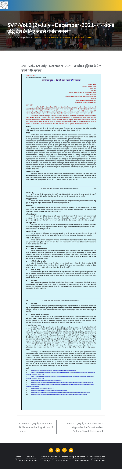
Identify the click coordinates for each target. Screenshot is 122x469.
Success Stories (97, 456)
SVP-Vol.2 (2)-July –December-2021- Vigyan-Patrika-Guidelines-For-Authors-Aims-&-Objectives (85, 427)
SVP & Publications (28, 460)
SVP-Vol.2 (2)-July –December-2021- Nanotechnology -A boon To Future (36, 427)
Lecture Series (61, 460)
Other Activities (81, 460)
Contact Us (99, 460)
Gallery (46, 460)
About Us (31, 456)
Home (10, 37)
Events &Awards (49, 456)
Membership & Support (73, 456)
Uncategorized (23, 37)
